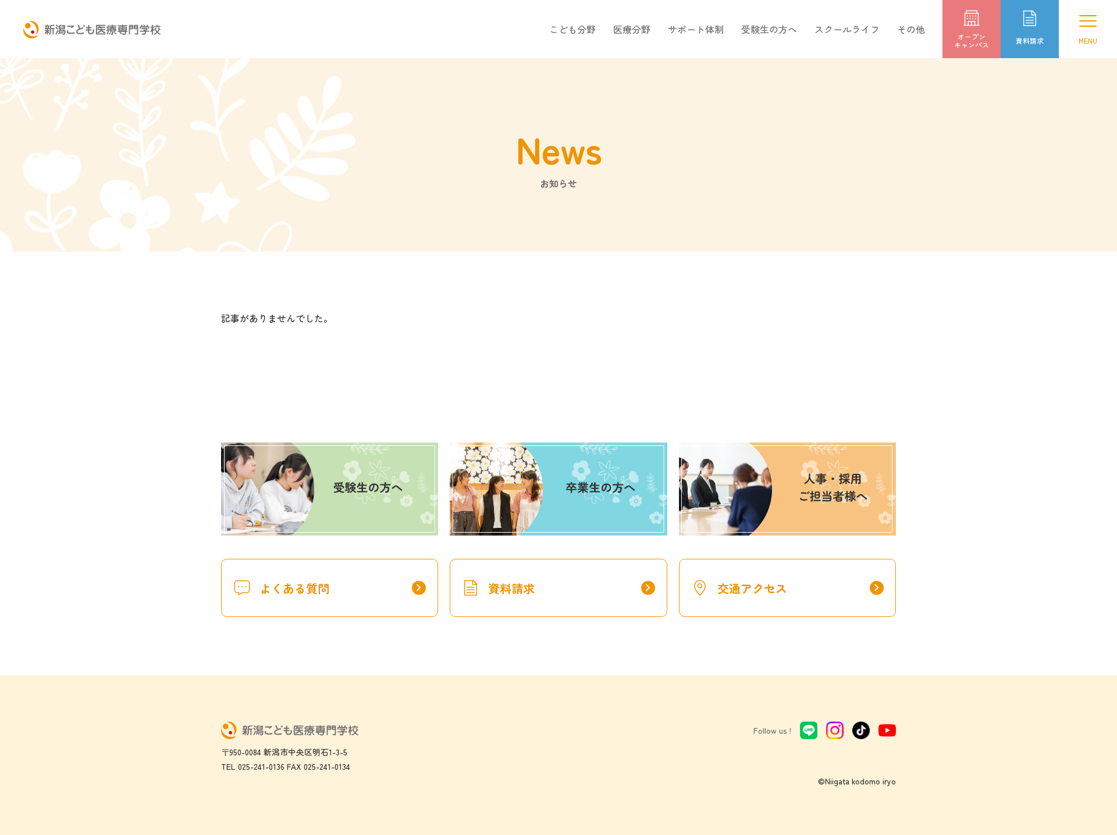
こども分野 (572, 29)
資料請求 (571, 588)
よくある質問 (342, 588)
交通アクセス (800, 588)
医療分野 (631, 29)
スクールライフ (847, 29)
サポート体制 (696, 29)
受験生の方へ (769, 29)
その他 (911, 29)
